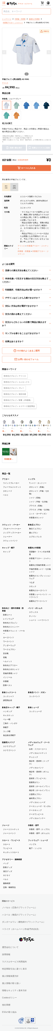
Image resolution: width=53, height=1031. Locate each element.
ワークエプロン (9, 649)
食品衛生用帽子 (9, 735)
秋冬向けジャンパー (11, 627)
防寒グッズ (7, 867)
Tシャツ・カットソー (37, 483)
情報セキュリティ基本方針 (14, 990)
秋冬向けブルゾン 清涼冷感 (15, 394)
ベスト (5, 495)
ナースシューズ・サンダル (40, 806)
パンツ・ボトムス (35, 608)
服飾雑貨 (6, 883)
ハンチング (7, 711)
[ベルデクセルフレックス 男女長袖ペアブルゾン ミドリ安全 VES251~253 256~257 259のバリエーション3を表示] (35, 425)
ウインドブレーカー (11, 483)
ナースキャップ (35, 810)
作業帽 (5, 681)
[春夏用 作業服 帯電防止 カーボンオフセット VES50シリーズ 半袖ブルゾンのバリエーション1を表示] (21, 425)
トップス (31, 479)
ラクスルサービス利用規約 (14, 962)
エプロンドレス (35, 537)
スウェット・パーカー (11, 525)
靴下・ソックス (35, 848)
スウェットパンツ (10, 541)
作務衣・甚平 (33, 825)
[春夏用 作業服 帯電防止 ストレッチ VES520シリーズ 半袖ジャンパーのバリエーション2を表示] (41, 425)
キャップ (6, 552)
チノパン (32, 616)
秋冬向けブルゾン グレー (14, 388)
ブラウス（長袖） (36, 506)
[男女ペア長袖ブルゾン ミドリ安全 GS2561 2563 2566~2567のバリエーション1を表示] (12, 425)
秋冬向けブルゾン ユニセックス (16, 382)
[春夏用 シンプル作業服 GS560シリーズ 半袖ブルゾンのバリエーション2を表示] (6, 425)
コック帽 (6, 731)
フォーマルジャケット (12, 487)
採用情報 (6, 954)
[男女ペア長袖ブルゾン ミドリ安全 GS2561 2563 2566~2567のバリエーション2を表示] (15, 425)
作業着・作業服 (24, 251)
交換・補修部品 (9, 887)
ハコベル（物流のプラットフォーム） (19, 915)
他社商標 (6, 1005)
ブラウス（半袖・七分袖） (40, 510)
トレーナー (7, 537)
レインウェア (8, 619)
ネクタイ (6, 875)
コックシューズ (35, 711)
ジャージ (5, 825)
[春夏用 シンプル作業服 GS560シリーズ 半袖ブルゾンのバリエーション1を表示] (3, 425)
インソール (7, 677)
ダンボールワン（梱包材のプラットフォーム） (23, 922)
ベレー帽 (6, 719)
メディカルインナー (37, 818)
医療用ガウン (34, 782)
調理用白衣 (7, 700)
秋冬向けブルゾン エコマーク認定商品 (19, 406)
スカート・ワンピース (11, 840)
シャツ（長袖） (35, 498)
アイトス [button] (5, 83)
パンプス (32, 844)
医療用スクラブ (8, 742)
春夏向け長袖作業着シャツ (40, 565)
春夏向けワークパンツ (38, 601)
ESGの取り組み (9, 1012)
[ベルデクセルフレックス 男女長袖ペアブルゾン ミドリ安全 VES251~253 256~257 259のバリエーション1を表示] (30, 425)
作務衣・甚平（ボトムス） (40, 833)
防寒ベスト (7, 685)
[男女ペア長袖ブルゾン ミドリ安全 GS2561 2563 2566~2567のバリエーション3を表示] (17, 425)
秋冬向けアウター (10, 665)
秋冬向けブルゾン (10, 623)
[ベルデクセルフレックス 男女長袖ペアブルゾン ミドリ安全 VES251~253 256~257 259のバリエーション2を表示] (32, 425)
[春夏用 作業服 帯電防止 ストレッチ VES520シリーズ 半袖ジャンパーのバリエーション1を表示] (39, 425)
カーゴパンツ (8, 637)
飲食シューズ (33, 707)
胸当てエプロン (35, 529)
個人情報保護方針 (10, 976)
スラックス (33, 612)
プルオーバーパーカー (12, 529)
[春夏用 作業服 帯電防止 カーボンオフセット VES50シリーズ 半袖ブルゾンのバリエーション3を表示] (26, 425)
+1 (10, 425)
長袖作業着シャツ (10, 673)
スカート (6, 844)
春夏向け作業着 (34, 548)
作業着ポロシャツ (36, 518)
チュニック (33, 757)
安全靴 (5, 653)
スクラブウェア (9, 746)
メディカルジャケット (38, 753)
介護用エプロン (35, 794)
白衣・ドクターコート (38, 749)
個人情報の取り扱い (11, 983)
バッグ (5, 863)
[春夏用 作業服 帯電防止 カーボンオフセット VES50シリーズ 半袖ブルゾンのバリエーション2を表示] (24, 425)
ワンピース (7, 848)
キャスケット (8, 715)
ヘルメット (7, 661)
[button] (44, 31)
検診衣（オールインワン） (40, 790)
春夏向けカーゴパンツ (38, 590)
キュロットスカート (11, 852)
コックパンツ (34, 696)
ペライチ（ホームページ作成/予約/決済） (21, 929)
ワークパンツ (8, 641)
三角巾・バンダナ (10, 723)
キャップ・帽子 (8, 548)
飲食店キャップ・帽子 (11, 707)
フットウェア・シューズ (38, 840)
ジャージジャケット (11, 829)
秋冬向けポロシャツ (11, 669)
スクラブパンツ (9, 750)
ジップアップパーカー (12, 533)
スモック (32, 586)
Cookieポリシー (9, 998)
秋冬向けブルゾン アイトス (15, 376)
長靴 (5, 657)
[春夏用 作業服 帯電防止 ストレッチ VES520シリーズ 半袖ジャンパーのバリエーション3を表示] (44, 425)
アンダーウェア (9, 645)
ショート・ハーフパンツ (39, 620)
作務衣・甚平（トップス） (40, 829)
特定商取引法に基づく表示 (14, 969)
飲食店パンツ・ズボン (37, 692)
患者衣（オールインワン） (40, 786)
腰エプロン (33, 533)
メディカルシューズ (37, 802)
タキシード (7, 491)
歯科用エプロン (35, 798)
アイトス (21, 246)
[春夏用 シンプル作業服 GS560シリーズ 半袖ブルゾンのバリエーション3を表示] (8, 425)
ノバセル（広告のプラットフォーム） (19, 907)
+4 (46, 425)
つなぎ (31, 582)
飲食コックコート (9, 692)
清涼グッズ (7, 871)
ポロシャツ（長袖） (37, 487)
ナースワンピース (36, 814)
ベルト (5, 879)
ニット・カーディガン (38, 514)
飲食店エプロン (34, 525)
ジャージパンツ (9, 833)
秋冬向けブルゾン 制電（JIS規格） (18, 400)
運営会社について (10, 947)
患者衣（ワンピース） (38, 778)
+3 (28, 425)
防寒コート (7, 615)
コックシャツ (8, 696)
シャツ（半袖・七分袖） (39, 502)
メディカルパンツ (36, 768)
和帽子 (5, 727)
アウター (5, 479)
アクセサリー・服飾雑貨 (12, 859)
